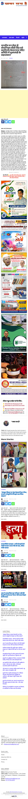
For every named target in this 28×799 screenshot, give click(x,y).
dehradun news (11, 434)
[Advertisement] (14, 20)
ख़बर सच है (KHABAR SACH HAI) (16, 792)
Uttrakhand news (18, 435)
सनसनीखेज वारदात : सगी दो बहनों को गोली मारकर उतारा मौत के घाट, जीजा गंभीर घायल (13, 639)
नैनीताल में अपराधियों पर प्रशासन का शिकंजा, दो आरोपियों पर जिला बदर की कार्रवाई (13, 687)
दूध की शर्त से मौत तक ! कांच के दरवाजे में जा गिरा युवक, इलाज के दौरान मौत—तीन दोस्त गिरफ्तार (13, 682)
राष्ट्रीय (23, 37)
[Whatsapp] (13, 121)
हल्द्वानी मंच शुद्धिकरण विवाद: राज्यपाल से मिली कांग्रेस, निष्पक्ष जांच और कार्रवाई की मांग (14, 659)
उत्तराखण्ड (4, 37)
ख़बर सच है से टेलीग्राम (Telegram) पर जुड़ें (14, 408)
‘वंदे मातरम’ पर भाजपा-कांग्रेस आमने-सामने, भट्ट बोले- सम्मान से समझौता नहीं (14, 669)
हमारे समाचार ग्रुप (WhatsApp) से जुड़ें (13, 404)
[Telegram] (9, 121)
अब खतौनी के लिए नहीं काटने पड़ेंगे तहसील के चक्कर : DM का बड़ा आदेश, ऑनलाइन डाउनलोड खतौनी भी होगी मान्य (13, 664)
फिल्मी (17, 37)
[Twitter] (6, 121)
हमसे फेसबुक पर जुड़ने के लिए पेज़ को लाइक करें (13, 406)
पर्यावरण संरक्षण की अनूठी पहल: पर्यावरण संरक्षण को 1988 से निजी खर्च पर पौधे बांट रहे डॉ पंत (14, 649)
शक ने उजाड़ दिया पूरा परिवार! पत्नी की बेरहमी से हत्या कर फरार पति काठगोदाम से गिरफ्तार (13, 595)
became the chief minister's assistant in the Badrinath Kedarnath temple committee (13, 432)
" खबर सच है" (15, 421)
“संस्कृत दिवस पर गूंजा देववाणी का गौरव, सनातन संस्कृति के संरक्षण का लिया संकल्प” (13, 635)
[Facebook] (2, 121)
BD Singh (7, 430)
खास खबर (11, 37)
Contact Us (4, 759)
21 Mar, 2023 (5, 58)
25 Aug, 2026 (13, 599)
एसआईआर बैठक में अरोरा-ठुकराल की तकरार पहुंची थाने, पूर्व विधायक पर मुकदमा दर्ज (13, 654)
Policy (2, 762)
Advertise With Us (6, 757)
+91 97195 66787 (13, 413)
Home (2, 754)
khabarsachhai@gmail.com (15, 412)
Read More (3, 620)
